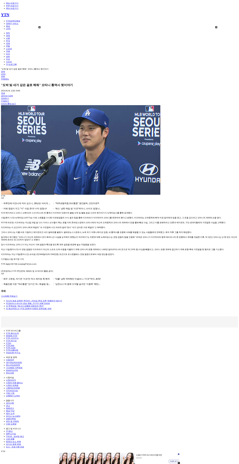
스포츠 (9, 49)
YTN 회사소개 (12, 333)
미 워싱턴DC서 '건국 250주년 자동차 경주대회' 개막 (28, 309)
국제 (8, 43)
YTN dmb (10, 345)
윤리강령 (10, 373)
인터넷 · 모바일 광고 (15, 436)
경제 (8, 36)
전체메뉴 (5, 79)
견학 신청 (10, 393)
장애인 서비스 (12, 24)
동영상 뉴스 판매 (13, 442)
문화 (8, 46)
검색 (3, 72)
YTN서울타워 (12, 350)
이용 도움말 (11, 424)
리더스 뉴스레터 (13, 416)
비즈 (8, 54)
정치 (8, 33)
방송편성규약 (12, 370)
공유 (3, 76)
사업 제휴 (10, 439)
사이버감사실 (12, 391)
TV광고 (9, 431)
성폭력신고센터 (13, 396)
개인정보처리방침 (14, 362)
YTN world (10, 348)
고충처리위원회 (13, 388)
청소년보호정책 (13, 365)
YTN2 (8, 343)
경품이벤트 (11, 419)
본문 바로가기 (12, 6)
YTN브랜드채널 (13, 21)
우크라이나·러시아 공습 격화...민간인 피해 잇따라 (28, 303)
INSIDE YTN (11, 336)
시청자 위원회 (12, 385)
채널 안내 (10, 411)
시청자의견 (11, 380)
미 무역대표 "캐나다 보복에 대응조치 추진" (25, 306)
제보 (8, 26)
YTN (5, 14)
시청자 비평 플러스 (14, 383)
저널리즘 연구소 (13, 353)
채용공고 (10, 408)
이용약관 (10, 360)
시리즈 (9, 62)
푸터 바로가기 (12, 8)
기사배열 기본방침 (14, 368)
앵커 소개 (10, 413)
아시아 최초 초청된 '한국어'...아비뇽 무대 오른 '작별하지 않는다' (34, 301)
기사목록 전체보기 (9, 296)
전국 (8, 41)
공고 (8, 406)
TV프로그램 (11, 64)
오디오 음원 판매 (13, 444)
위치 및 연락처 (12, 421)
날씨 (8, 56)
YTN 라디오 (11, 341)
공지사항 (10, 403)
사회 (8, 38)
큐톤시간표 (11, 434)
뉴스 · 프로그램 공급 (15, 447)
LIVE (8, 29)
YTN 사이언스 (12, 338)
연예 (8, 51)
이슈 (8, 59)
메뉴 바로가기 (12, 3)
